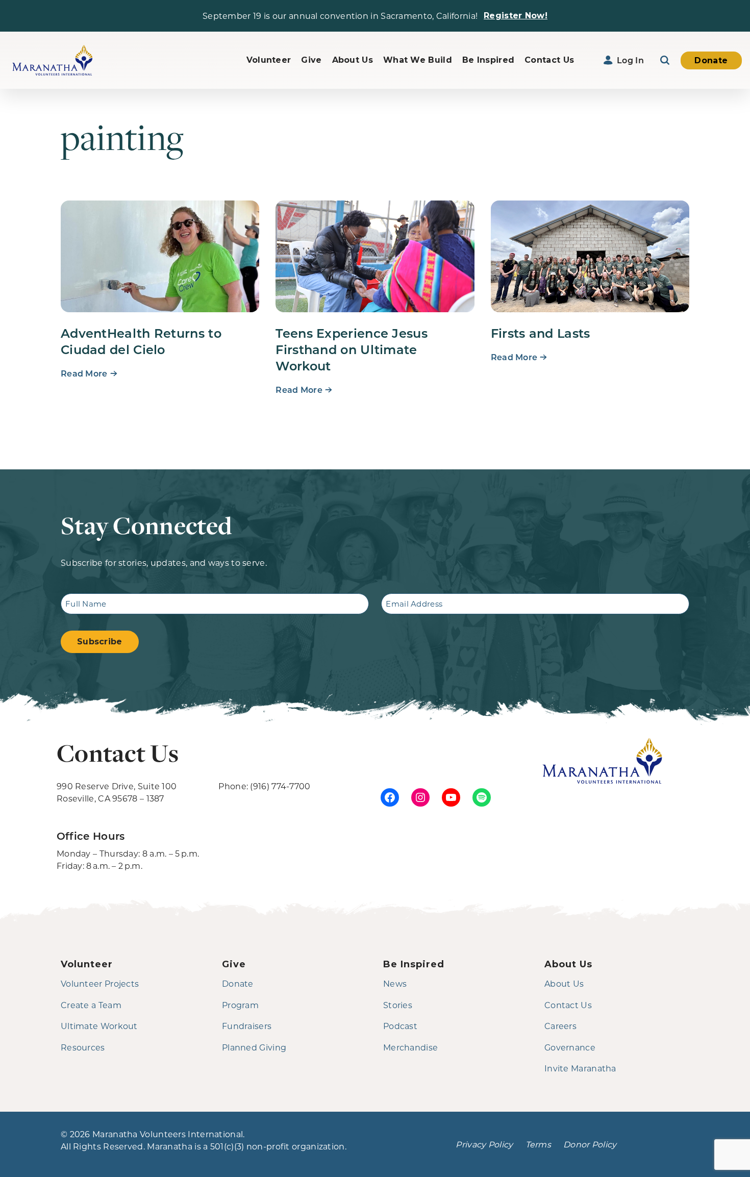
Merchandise (410, 1047)
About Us (352, 60)
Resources (83, 1047)
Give (311, 60)
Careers (560, 1025)
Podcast (400, 1025)
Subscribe (99, 641)
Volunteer (268, 60)
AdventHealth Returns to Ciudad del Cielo (141, 340)
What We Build (417, 60)
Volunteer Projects (100, 983)
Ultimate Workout (99, 1025)
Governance (569, 1047)
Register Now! (515, 15)
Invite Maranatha (580, 1068)
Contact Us (549, 60)
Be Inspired (488, 60)
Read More (84, 373)
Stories (397, 1004)
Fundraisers (246, 1025)
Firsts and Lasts (540, 332)
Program (240, 1004)
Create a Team (91, 1004)
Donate (711, 60)
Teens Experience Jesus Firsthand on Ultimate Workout (352, 348)
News (395, 983)
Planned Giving (254, 1047)
